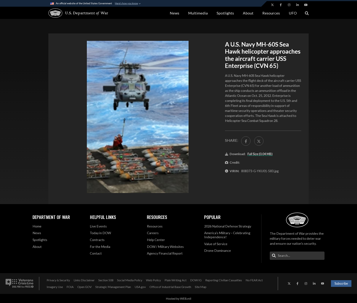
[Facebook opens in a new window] (281, 5)
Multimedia (198, 13)
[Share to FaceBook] (245, 141)
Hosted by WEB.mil (178, 298)
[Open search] (306, 13)
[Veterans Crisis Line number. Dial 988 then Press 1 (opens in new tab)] (19, 283)
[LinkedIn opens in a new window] (297, 5)
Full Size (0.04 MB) (260, 154)
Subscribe (341, 283)
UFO (293, 13)
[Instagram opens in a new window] (289, 5)
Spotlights (225, 13)
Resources (271, 13)
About (248, 13)
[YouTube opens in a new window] (306, 5)
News (174, 13)
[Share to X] (258, 141)
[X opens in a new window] (272, 5)
